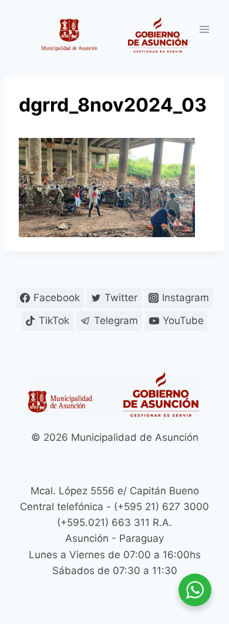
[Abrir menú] (204, 29)
